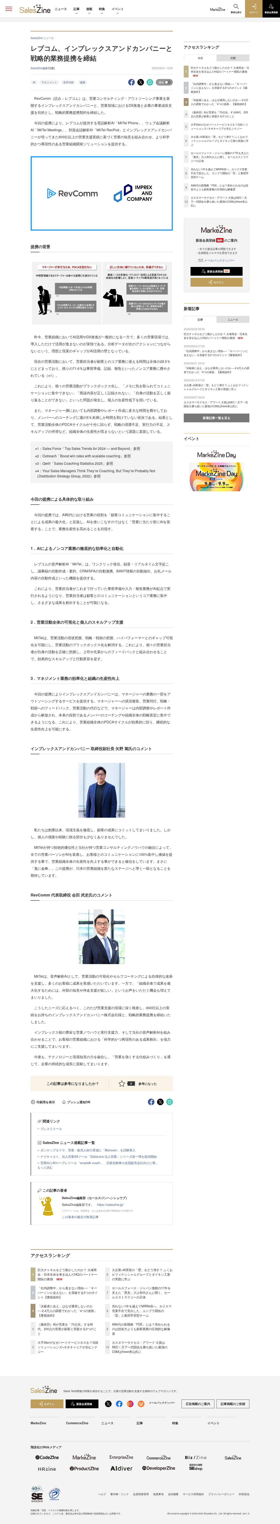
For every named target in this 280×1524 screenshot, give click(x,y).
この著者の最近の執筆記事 (80, 1217)
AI (34, 82)
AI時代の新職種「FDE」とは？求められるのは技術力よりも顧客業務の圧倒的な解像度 (141, 1329)
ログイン (219, 282)
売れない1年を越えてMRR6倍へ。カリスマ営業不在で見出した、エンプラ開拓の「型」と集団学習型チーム (142, 1310)
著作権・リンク (119, 1494)
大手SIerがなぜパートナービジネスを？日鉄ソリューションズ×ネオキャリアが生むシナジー (68, 1347)
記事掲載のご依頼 (233, 1403)
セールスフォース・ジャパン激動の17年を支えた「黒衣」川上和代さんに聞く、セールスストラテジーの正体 (141, 1292)
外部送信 (244, 1494)
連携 (82, 82)
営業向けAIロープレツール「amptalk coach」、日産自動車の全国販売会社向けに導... (99, 1163)
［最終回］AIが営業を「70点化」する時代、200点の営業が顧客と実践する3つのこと (67, 1329)
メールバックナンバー (219, 260)
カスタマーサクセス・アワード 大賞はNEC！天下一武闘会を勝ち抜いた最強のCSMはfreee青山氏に (139, 1347)
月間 (233, 58)
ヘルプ (102, 1494)
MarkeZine (38, 1423)
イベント (118, 9)
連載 (89, 9)
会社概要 (173, 1494)
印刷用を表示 (46, 1102)
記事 (77, 9)
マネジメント (49, 82)
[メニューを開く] (9, 9)
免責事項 (158, 1494)
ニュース (61, 9)
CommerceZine (77, 1423)
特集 (102, 9)
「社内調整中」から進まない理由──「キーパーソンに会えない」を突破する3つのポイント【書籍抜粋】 (68, 1292)
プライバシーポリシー (221, 1494)
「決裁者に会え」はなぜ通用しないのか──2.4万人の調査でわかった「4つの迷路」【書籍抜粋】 (67, 1310)
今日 (200, 58)
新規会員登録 (218, 271)
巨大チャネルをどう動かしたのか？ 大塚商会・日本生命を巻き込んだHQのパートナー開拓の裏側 (67, 1274)
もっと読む (45, 1167)
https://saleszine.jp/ (110, 1204)
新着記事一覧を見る (216, 418)
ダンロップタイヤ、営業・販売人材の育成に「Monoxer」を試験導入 (87, 1150)
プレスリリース (51, 1128)
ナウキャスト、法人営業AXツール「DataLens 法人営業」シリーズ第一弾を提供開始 (98, 1156)
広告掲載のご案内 (198, 1403)
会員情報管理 (141, 1494)
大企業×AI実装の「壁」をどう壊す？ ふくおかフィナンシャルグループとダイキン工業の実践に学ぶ (142, 1274)
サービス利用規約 (193, 1494)
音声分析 (68, 82)
